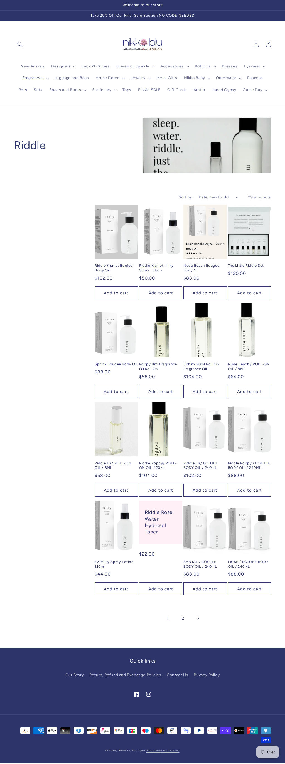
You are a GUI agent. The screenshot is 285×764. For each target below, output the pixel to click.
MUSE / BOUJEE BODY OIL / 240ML (248, 564)
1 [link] (168, 618)
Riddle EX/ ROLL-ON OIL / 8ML (113, 465)
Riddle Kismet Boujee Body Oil (113, 267)
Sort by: (186, 197)
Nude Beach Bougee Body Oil (201, 267)
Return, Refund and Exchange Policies (125, 675)
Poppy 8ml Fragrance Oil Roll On (158, 366)
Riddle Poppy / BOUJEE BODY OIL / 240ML (249, 465)
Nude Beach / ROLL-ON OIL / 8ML (249, 366)
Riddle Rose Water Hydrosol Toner (159, 522)
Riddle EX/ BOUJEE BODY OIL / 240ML (200, 465)
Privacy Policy (207, 675)
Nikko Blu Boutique (131, 750)
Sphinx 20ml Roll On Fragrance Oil (201, 366)
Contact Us (177, 675)
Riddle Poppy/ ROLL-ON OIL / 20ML (158, 465)
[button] (20, 44)
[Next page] (198, 618)
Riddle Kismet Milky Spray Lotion (156, 267)
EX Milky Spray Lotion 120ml (114, 564)
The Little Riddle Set (246, 265)
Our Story (74, 675)
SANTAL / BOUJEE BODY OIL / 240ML (200, 564)
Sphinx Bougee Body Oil (116, 364)
